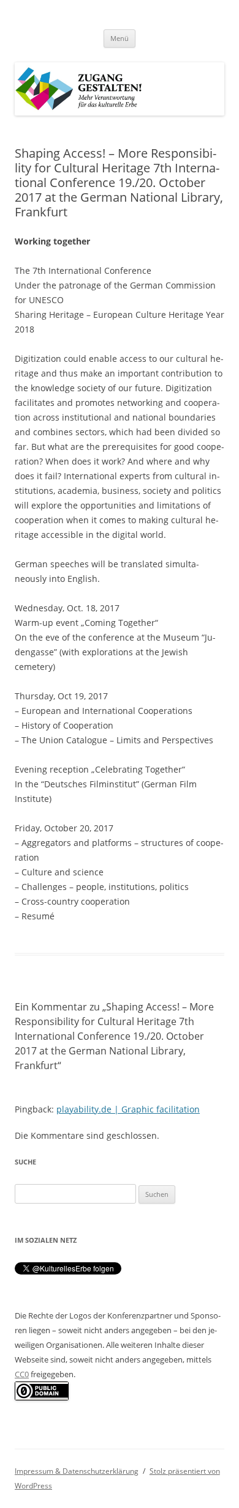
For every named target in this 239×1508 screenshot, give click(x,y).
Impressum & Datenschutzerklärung (76, 1471)
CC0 (22, 1374)
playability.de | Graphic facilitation (128, 1109)
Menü (119, 38)
